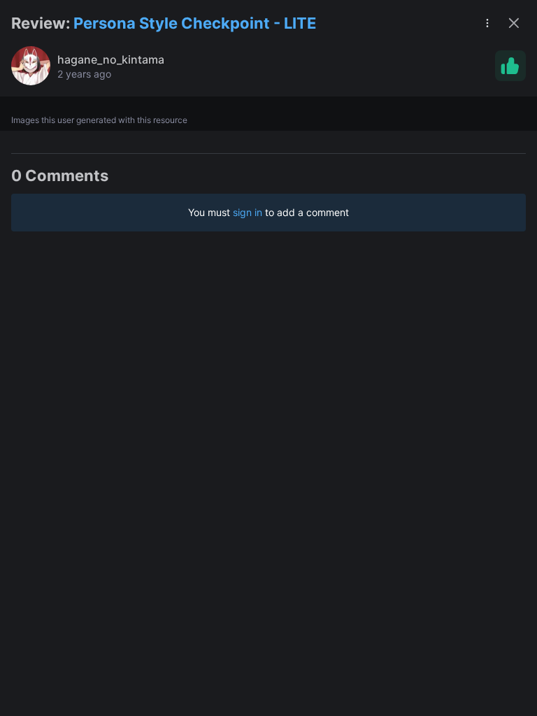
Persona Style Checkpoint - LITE (194, 23)
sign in (247, 212)
